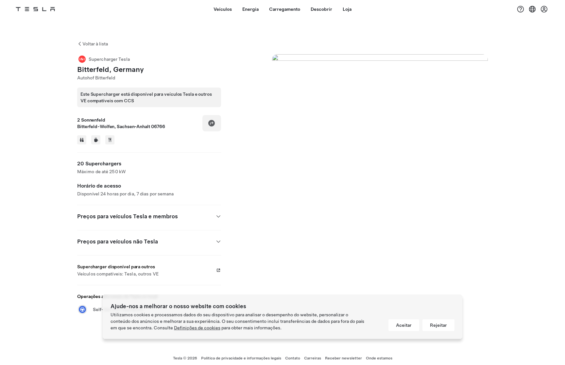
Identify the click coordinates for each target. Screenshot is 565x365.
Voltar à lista (95, 43)
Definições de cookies (197, 327)
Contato (292, 358)
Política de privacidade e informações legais (241, 358)
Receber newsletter (343, 358)
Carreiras (312, 358)
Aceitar (404, 325)
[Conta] (544, 9)
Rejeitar (438, 325)
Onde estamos (379, 358)
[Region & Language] (532, 9)
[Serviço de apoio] (520, 9)
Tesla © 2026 (185, 358)
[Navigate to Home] (35, 9)
